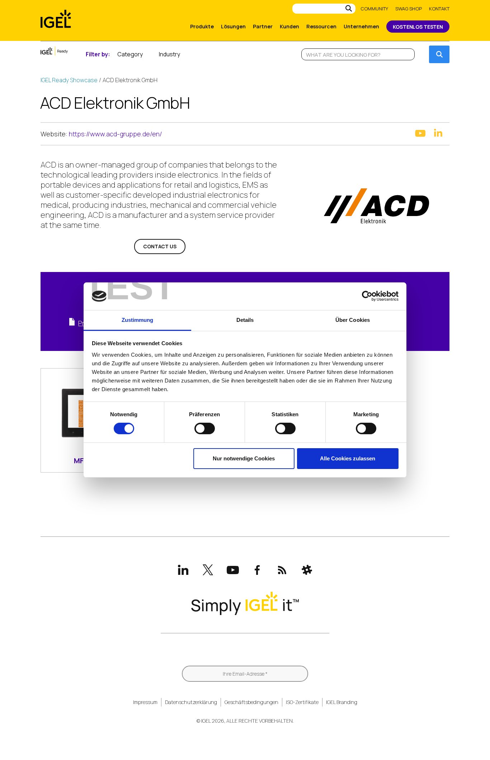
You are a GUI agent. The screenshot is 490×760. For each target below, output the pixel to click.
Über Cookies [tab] (352, 320)
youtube (420, 133)
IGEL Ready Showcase (69, 80)
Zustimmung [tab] (138, 320)
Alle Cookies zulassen (347, 458)
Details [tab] (245, 320)
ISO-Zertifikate (302, 702)
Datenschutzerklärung (191, 702)
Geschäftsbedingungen (251, 702)
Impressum (145, 702)
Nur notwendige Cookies (244, 458)
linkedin (438, 133)
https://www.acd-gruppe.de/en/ (115, 134)
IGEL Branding (341, 702)
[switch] (204, 428)
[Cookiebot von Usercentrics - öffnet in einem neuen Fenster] (367, 296)
